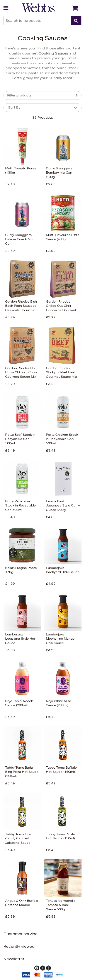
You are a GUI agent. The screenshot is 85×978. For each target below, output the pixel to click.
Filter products (19, 95)
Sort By (14, 107)
